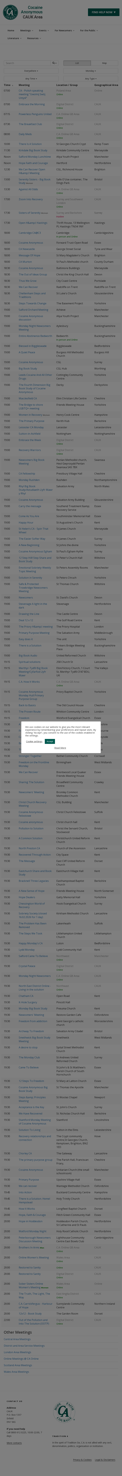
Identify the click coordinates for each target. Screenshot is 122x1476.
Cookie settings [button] (34, 741)
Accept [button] (50, 741)
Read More (60, 747)
